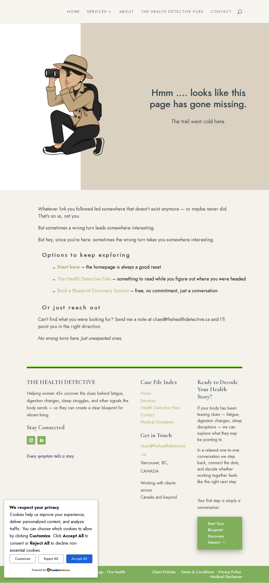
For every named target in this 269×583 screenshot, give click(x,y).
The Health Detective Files (172, 12)
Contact (221, 12)
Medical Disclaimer (157, 422)
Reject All (51, 558)
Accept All (79, 558)
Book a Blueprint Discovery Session (93, 290)
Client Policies (163, 572)
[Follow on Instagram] (31, 440)
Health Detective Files (160, 408)
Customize (22, 558)
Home (73, 12)
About (126, 12)
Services (97, 12)
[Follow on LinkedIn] (41, 440)
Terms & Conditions (197, 572)
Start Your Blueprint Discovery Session (216, 533)
